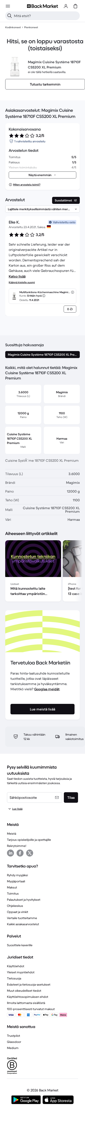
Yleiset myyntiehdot (20, 972)
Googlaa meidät (47, 689)
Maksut (12, 887)
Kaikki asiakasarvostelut (23, 924)
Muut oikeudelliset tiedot (24, 991)
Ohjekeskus (15, 906)
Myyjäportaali (16, 881)
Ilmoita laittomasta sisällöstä (26, 1003)
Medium (13, 1048)
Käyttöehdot (15, 966)
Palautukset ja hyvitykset (23, 900)
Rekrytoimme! (16, 846)
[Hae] (9, 15)
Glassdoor (14, 1042)
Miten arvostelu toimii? (26, 184)
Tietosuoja (14, 978)
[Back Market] (42, 6)
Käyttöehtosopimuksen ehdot (27, 997)
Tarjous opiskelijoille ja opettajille (29, 840)
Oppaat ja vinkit (17, 912)
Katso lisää (17, 276)
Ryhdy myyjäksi (17, 875)
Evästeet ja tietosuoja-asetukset (28, 984)
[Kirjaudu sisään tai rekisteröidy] (65, 6)
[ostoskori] (75, 6)
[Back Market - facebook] (20, 853)
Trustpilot (13, 1036)
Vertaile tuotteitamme (22, 918)
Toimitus (13, 893)
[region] (42, 572)
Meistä (11, 834)
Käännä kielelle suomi (22, 282)
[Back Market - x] (29, 853)
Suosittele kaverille (19, 945)
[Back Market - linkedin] (10, 853)
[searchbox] (46, 15)
